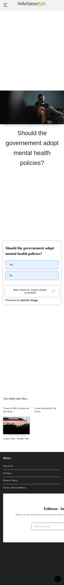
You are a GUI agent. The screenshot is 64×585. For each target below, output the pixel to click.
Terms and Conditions (14, 487)
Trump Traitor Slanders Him (16, 439)
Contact (7, 473)
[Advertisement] (32, 47)
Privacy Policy (10, 480)
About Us (8, 466)
